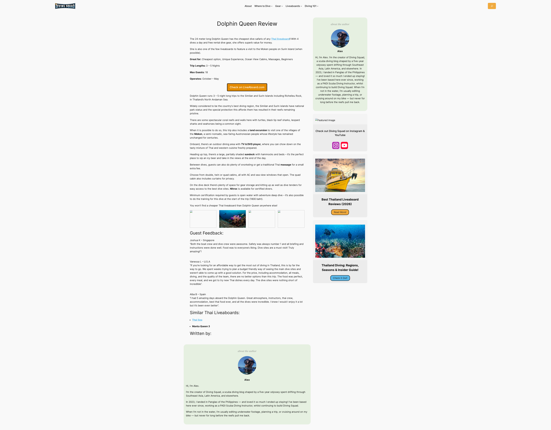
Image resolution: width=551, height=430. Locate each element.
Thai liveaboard (280, 38)
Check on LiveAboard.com (247, 87)
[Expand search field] (492, 6)
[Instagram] (335, 145)
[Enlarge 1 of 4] (212, 213)
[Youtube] (344, 145)
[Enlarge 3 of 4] (271, 213)
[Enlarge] (243, 34)
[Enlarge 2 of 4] (242, 213)
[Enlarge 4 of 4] (300, 213)
